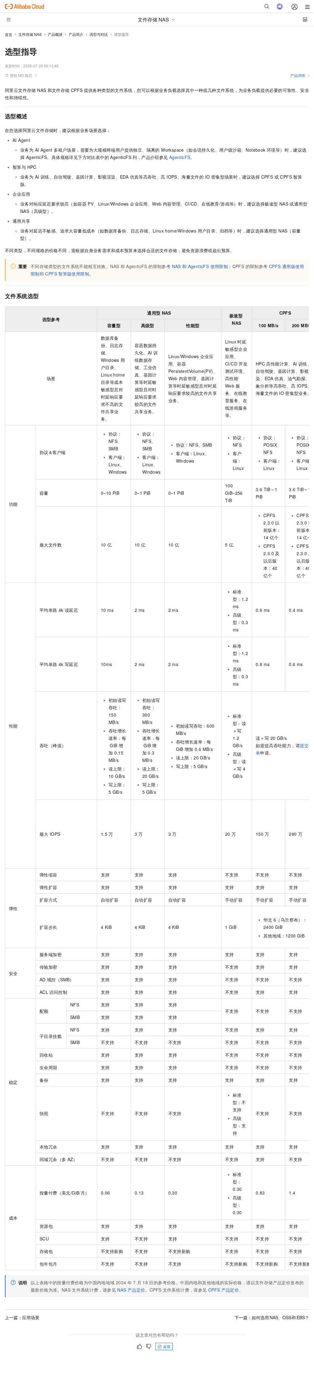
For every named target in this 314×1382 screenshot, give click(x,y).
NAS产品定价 (131, 1290)
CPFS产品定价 (223, 1290)
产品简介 (76, 34)
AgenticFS (179, 157)
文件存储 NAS (30, 34)
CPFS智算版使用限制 (67, 274)
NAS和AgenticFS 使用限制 (200, 266)
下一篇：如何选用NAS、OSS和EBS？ (272, 1317)
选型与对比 (99, 34)
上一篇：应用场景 (22, 1317)
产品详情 (297, 75)
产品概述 (55, 34)
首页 (8, 34)
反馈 (166, 1346)
